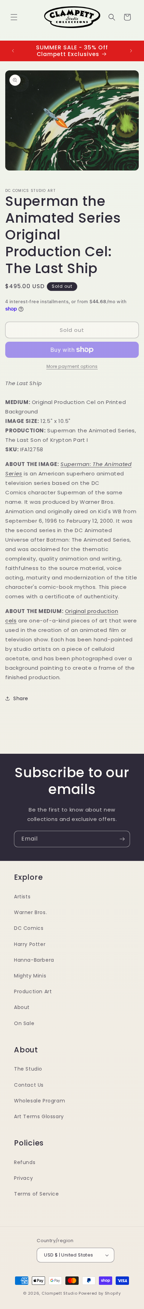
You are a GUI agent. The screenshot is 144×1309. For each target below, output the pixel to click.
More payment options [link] (72, 366)
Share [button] (20, 698)
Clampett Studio (60, 1293)
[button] (14, 17)
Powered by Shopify (100, 1293)
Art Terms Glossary (39, 1116)
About (22, 1007)
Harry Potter (29, 944)
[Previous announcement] (13, 50)
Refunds (24, 1162)
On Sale (24, 1023)
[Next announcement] (131, 50)
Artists (22, 896)
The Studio (28, 1068)
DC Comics (28, 928)
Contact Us (29, 1084)
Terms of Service (36, 1193)
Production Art (33, 991)
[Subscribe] (122, 839)
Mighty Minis (30, 975)
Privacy (23, 1178)
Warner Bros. (30, 912)
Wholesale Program (39, 1100)
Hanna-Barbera (34, 959)
